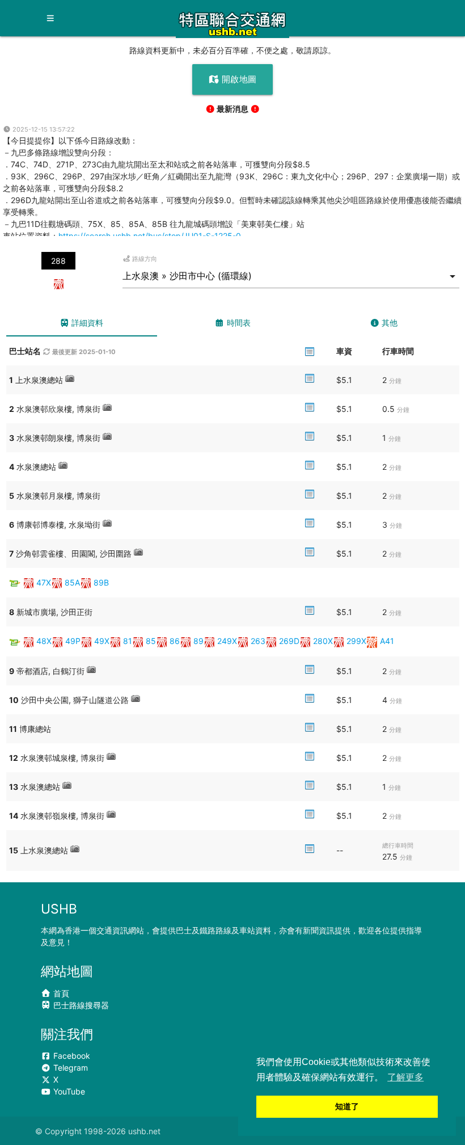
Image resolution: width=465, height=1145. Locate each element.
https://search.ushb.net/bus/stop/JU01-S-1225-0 (149, 236)
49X (101, 641)
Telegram (69, 1067)
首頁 (60, 993)
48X (44, 641)
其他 (388, 322)
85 (151, 641)
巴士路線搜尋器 (80, 1005)
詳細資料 (86, 322)
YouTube (68, 1091)
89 (198, 641)
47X (43, 582)
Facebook (70, 1055)
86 (175, 641)
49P (73, 641)
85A (72, 582)
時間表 (238, 322)
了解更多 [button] (405, 1077)
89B (101, 582)
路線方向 (143, 259)
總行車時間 (397, 845)
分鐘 (395, 381)
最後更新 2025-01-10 (83, 352)
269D (289, 641)
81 (127, 641)
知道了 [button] (347, 1106)
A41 (387, 641)
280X (323, 641)
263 (258, 641)
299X (356, 641)
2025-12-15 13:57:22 (43, 129)
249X (227, 641)
